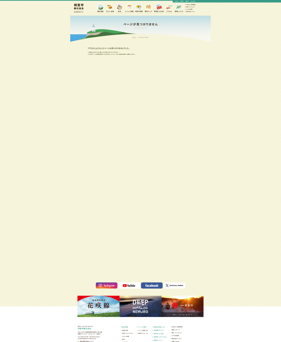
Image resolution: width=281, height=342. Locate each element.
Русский (193, 1)
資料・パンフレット (190, 7)
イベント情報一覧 (143, 330)
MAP (98, 334)
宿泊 (119, 11)
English (177, 1)
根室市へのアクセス (160, 337)
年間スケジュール (143, 333)
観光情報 (100, 11)
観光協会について (190, 11)
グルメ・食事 (110, 11)
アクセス (169, 11)
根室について (179, 11)
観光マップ (148, 11)
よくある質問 (189, 9)
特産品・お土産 (159, 11)
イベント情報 (129, 11)
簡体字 (187, 1)
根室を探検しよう (159, 327)
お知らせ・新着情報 (190, 4)
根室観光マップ (159, 330)
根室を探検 (139, 11)
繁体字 (182, 1)
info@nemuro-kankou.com (88, 338)
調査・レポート (176, 330)
